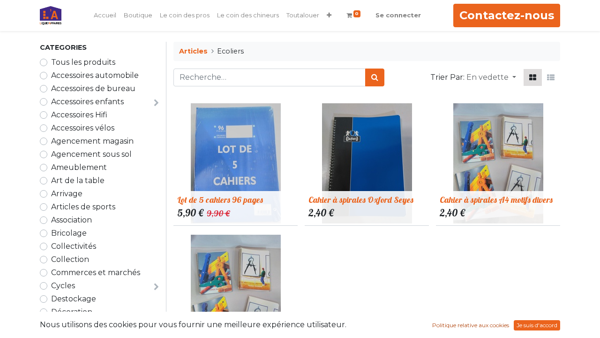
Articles (193, 51)
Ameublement (79, 167)
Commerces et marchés (95, 272)
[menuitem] (105, 15)
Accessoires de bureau (93, 88)
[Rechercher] (374, 77)
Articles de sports (83, 206)
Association (71, 219)
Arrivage (66, 193)
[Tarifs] (533, 77)
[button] (329, 15)
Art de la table (78, 180)
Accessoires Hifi (79, 114)
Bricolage (69, 233)
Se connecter (398, 15)
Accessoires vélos (82, 127)
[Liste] (550, 77)
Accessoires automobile (95, 75)
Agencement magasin (92, 141)
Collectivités (73, 246)
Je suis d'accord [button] (537, 325)
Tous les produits (83, 62)
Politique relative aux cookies (470, 325)
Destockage (73, 298)
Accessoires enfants (87, 101)
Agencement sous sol (91, 154)
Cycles (63, 285)
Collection (70, 259)
